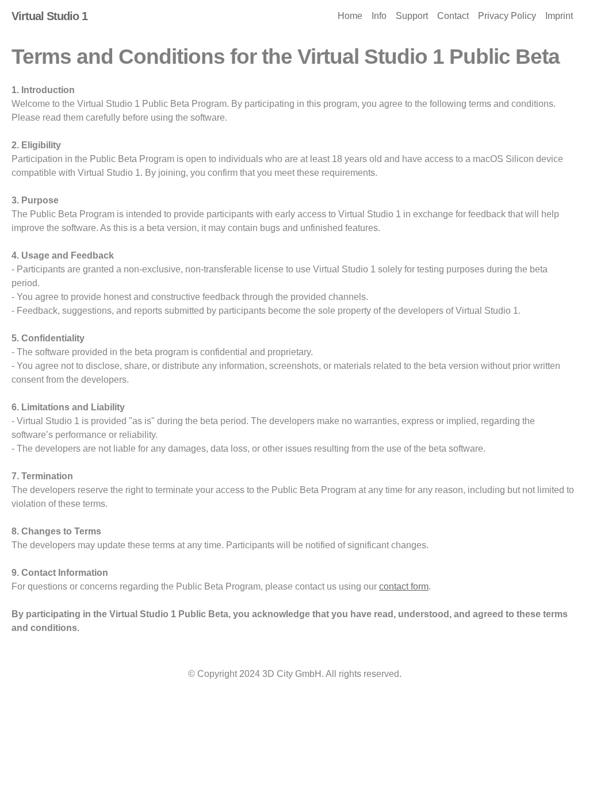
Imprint (559, 16)
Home (350, 16)
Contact (453, 16)
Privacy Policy (507, 16)
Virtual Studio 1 (49, 16)
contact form (404, 586)
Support (412, 16)
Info (379, 16)
